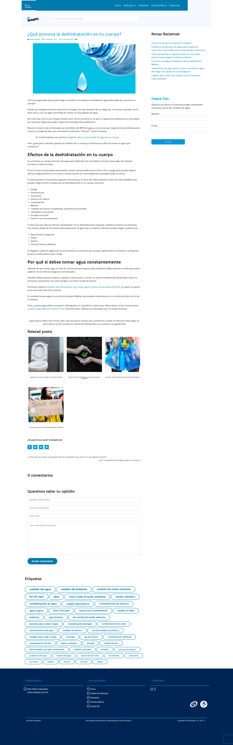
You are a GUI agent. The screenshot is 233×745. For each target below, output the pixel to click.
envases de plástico (127, 649)
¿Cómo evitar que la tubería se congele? (171, 43)
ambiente (34, 617)
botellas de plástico (72, 630)
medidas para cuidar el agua (42, 637)
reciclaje (84, 662)
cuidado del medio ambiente (114, 589)
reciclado (33, 662)
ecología (70, 637)
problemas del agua (38, 656)
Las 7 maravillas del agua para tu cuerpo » (119, 460)
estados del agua (63, 656)
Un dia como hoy (67, 39)
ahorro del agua (61, 610)
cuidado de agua (125, 610)
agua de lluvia (56, 617)
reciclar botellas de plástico (105, 630)
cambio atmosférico (77, 603)
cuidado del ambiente (74, 589)
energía (90, 643)
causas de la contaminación (93, 610)
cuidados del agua (82, 649)
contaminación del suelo (114, 624)
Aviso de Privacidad (33, 721)
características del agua (41, 630)
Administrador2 (35, 39)
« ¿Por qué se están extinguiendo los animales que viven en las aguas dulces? (67, 457)
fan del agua (36, 596)
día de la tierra (91, 637)
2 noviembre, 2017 (50, 39)
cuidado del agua (40, 589)
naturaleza (133, 656)
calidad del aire (111, 643)
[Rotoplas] (33, 18)
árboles (67, 662)
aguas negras (36, 610)
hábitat (100, 662)
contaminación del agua (80, 624)
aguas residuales (69, 643)
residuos (105, 649)
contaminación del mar (40, 643)
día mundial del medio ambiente (89, 617)
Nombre (155, 114)
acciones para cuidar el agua (43, 624)
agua (56, 596)
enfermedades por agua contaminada (46, 649)
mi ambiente (114, 656)
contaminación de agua (43, 603)
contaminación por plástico (114, 603)
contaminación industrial (119, 637)
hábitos (50, 662)
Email (154, 126)
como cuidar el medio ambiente (87, 596)
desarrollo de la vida (90, 656)
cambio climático (125, 596)
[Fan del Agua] (28, 5)
